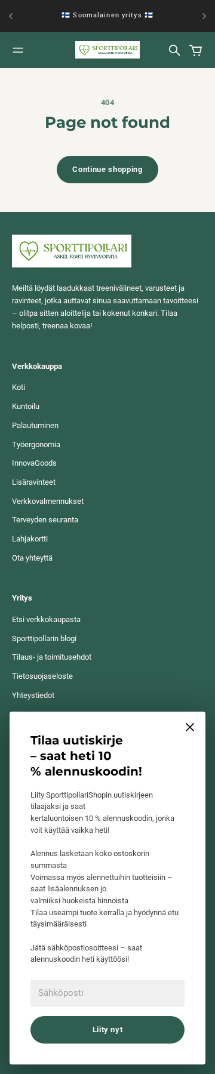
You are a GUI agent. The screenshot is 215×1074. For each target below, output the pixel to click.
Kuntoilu (25, 406)
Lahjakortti (30, 538)
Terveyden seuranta (45, 519)
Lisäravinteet (34, 482)
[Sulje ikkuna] (190, 727)
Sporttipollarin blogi (44, 638)
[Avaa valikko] (18, 50)
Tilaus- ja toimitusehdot (51, 657)
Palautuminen (35, 425)
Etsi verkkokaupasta (46, 619)
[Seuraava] (204, 16)
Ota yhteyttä (32, 557)
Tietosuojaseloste (42, 676)
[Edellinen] (11, 16)
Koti (18, 387)
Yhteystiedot (33, 695)
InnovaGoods (34, 462)
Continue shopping (107, 169)
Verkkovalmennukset (48, 501)
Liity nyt (108, 1029)
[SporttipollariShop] (107, 50)
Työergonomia (36, 444)
